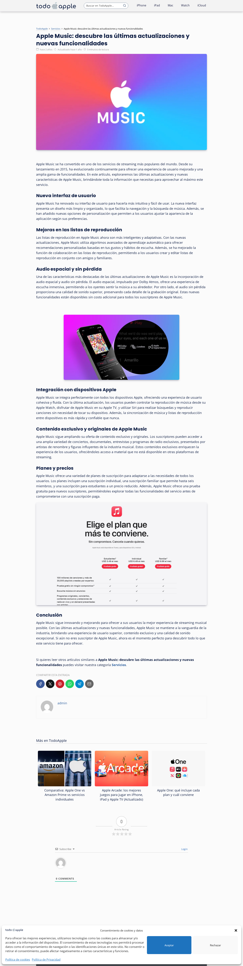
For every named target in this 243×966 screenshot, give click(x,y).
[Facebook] (40, 684)
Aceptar (169, 945)
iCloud (201, 5)
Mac (170, 5)
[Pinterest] (60, 684)
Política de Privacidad (46, 960)
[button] (236, 930)
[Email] (89, 684)
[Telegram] (79, 684)
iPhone (141, 5)
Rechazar (215, 945)
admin (62, 703)
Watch (185, 5)
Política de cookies (17, 960)
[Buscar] (124, 5)
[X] (50, 684)
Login (184, 849)
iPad (157, 5)
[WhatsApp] (69, 684)
